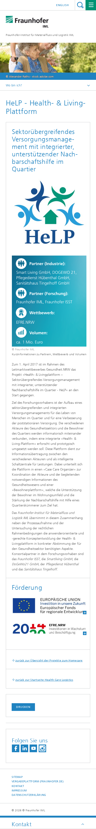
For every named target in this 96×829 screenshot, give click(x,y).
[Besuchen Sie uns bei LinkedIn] (24, 748)
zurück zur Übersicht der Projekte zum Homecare (49, 660)
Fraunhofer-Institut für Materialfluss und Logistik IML (40, 35)
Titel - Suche (80, 5)
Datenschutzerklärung (29, 795)
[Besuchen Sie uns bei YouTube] (33, 748)
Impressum (19, 790)
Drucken (23, 707)
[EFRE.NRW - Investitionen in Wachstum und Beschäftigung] (46, 629)
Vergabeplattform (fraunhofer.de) (38, 781)
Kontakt (18, 786)
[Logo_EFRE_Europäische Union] (46, 605)
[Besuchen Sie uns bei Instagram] (42, 748)
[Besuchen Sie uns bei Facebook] (15, 748)
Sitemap (17, 777)
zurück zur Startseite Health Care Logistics (44, 679)
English (62, 5)
